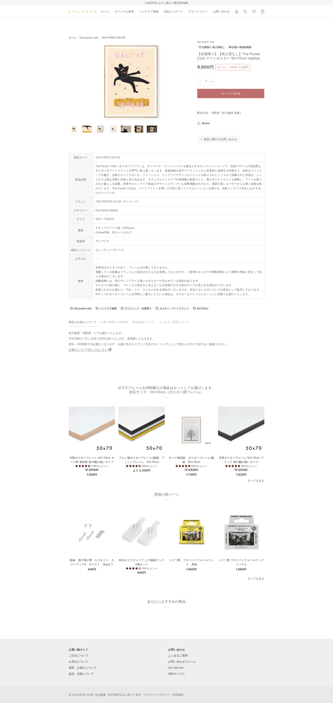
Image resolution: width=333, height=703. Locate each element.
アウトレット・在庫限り (138, 308)
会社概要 (100, 694)
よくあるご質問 (178, 655)
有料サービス (176, 673)
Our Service (175, 667)
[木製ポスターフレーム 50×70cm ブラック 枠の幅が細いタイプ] (241, 429)
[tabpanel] (166, 341)
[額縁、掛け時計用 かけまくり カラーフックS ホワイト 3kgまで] (92, 532)
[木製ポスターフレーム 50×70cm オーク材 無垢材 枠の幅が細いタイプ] (92, 429)
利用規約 (177, 694)
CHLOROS (79, 694)
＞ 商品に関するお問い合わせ (218, 139)
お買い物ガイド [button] (78, 649)
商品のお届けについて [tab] (82, 322)
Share (206, 123)
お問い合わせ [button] (176, 649)
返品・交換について (81, 673)
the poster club (88, 37)
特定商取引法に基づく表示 (124, 694)
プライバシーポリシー (157, 694)
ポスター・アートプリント (174, 308)
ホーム (72, 37)
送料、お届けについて (82, 667)
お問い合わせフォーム (182, 661)
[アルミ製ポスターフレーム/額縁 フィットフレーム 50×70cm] (141, 429)
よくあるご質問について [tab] (174, 322)
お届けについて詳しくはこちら (88, 349)
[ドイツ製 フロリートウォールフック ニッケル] (241, 532)
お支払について (78, 661)
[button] (124, 11)
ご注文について (78, 655)
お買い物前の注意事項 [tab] (114, 322)
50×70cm (202, 308)
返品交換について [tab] (144, 322)
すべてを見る (256, 480)
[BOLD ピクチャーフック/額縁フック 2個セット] (141, 532)
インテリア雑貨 (108, 308)
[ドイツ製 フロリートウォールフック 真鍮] (191, 532)
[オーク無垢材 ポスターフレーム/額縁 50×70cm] (191, 429)
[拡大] (130, 81)
